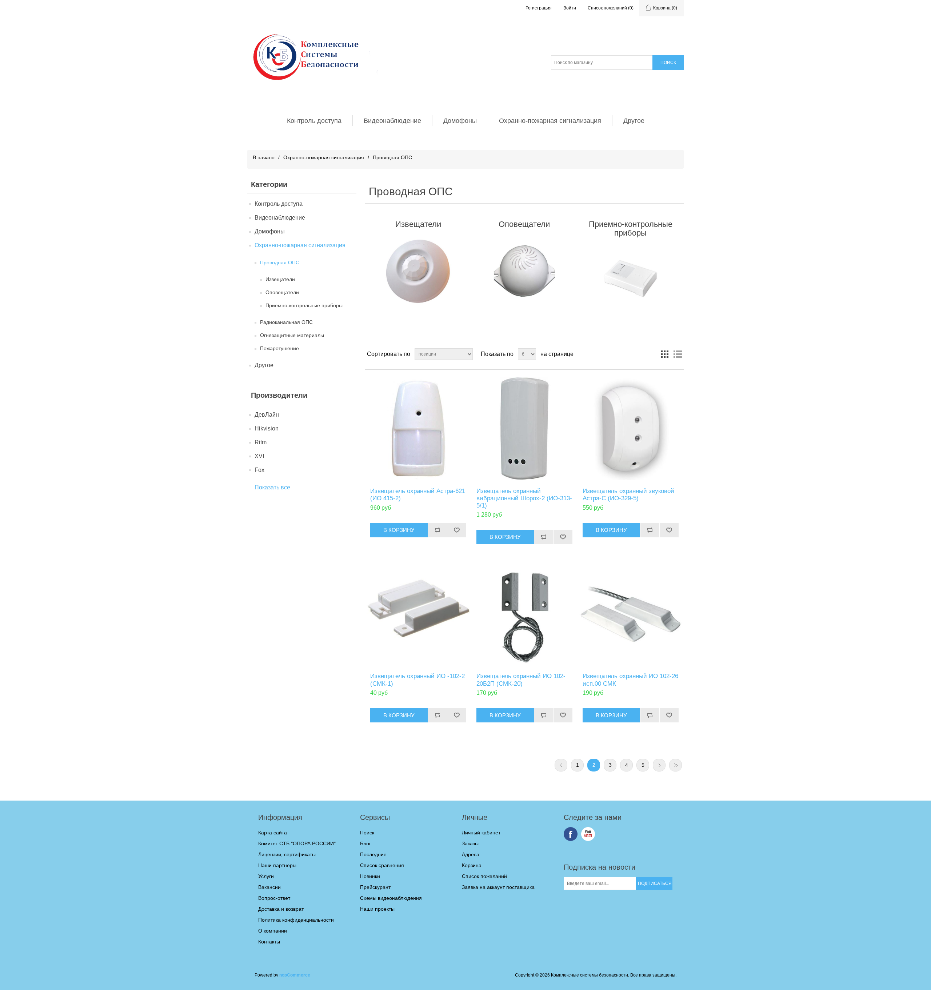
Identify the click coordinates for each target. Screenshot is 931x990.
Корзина (472, 865)
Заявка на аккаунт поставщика (498, 887)
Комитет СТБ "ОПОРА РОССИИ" (297, 843)
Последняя (675, 765)
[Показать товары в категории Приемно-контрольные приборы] (630, 280)
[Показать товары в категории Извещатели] (418, 271)
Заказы (470, 843)
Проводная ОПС (279, 262)
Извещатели (280, 279)
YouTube (588, 834)
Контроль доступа (314, 120)
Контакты (269, 942)
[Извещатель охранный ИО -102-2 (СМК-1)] (418, 613)
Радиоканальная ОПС (286, 322)
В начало (264, 157)
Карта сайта (272, 832)
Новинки (370, 876)
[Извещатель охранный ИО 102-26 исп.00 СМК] (630, 613)
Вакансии (269, 887)
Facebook (571, 834)
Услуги (266, 876)
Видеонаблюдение (392, 120)
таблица (664, 354)
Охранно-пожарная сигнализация (550, 120)
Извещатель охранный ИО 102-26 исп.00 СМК (630, 680)
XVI (259, 456)
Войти (569, 8)
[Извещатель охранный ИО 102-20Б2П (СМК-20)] (524, 613)
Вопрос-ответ (274, 898)
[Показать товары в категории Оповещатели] (524, 271)
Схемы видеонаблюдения (391, 898)
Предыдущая (561, 765)
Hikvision (267, 428)
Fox (259, 470)
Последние (373, 854)
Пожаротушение (279, 348)
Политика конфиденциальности (296, 920)
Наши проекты (377, 909)
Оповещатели (282, 292)
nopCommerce (294, 975)
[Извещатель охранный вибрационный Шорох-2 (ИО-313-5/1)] (524, 428)
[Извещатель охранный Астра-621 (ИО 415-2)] (418, 428)
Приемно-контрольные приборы (304, 305)
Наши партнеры (277, 865)
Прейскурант (375, 887)
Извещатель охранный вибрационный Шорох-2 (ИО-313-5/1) (524, 498)
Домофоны (460, 120)
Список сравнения (382, 865)
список (677, 354)
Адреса (470, 854)
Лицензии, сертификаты (287, 854)
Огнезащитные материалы (292, 335)
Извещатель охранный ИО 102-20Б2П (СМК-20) (521, 680)
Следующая (659, 765)
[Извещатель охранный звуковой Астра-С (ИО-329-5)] (630, 428)
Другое (633, 120)
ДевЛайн (267, 415)
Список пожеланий (484, 876)
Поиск (367, 832)
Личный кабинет (481, 832)
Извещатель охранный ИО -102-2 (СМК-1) (417, 680)
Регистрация (539, 8)
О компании (272, 931)
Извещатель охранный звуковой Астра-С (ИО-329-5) (628, 495)
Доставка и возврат (281, 909)
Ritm (261, 442)
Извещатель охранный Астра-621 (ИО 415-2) (417, 495)
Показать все (272, 487)
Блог (365, 843)
